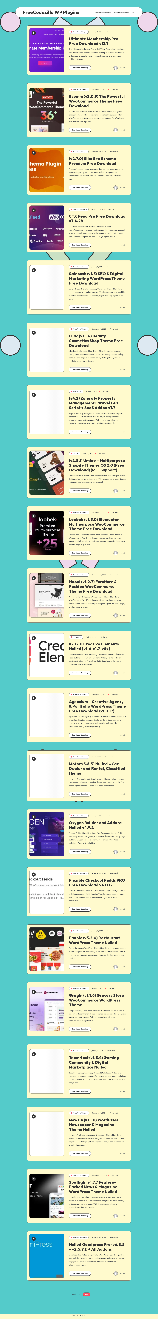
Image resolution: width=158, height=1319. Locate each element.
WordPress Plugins (121, 12)
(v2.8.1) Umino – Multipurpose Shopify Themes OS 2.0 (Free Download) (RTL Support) (97, 465)
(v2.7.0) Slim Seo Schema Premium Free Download (92, 161)
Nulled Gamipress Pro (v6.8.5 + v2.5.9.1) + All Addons (96, 1247)
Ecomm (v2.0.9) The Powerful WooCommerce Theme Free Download (97, 101)
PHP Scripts (77, 391)
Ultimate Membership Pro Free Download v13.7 (93, 41)
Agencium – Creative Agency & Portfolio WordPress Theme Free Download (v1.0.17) (97, 706)
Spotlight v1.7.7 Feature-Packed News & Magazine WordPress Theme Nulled (93, 1187)
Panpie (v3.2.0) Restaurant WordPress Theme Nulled (94, 940)
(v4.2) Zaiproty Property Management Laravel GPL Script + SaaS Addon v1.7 (94, 403)
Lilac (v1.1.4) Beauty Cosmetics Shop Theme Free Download (96, 340)
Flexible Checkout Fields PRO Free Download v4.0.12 (97, 882)
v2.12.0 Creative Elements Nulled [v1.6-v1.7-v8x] (94, 646)
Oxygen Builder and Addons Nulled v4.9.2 (95, 825)
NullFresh (83, 1315)
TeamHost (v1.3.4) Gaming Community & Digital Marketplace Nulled (94, 1062)
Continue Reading (80, 67)
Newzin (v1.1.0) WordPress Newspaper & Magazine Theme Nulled (94, 1124)
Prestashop (77, 637)
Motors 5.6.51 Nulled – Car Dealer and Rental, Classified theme (97, 768)
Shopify (76, 453)
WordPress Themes (103, 12)
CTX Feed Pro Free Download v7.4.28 (97, 218)
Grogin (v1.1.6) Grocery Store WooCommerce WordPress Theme (96, 1000)
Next (86, 1294)
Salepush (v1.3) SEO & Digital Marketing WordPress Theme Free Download (97, 278)
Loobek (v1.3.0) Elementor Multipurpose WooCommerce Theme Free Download (97, 524)
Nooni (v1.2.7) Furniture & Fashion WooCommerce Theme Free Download (93, 586)
